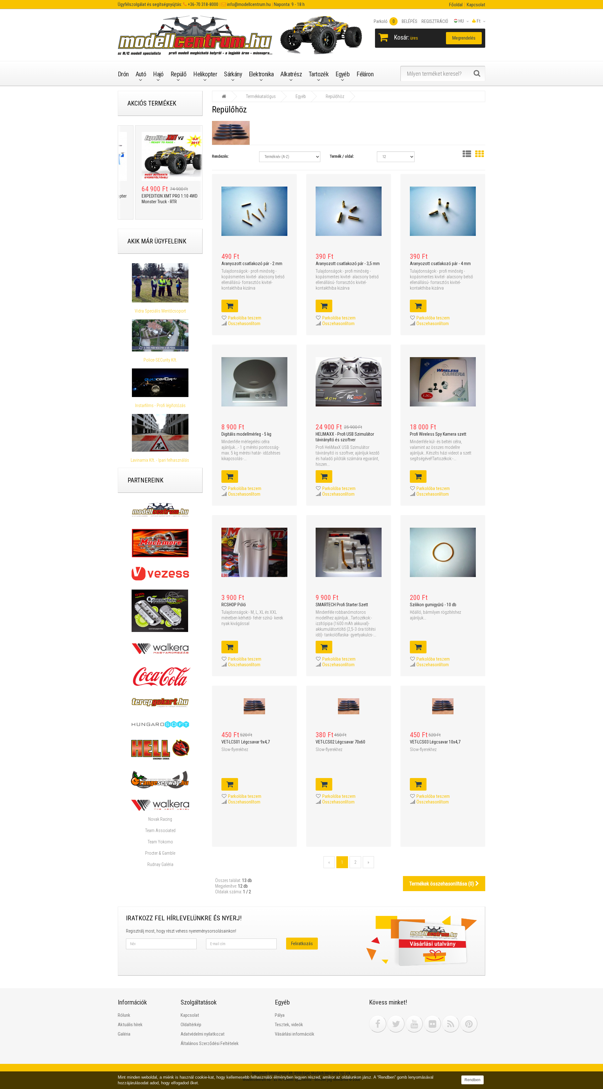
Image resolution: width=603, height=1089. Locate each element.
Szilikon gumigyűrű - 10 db (433, 604)
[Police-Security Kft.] (160, 335)
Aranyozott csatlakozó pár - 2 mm (251, 263)
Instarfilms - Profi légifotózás (160, 405)
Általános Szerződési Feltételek (210, 1043)
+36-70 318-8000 (202, 4)
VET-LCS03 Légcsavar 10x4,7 (435, 741)
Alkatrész (291, 74)
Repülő (178, 74)
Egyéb (342, 74)
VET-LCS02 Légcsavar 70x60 (340, 741)
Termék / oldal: (342, 156)
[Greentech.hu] (160, 610)
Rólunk (124, 1015)
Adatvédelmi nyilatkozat (203, 1034)
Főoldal (456, 5)
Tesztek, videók (289, 1024)
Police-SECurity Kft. (160, 359)
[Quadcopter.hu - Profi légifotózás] (160, 382)
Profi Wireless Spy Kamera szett (438, 434)
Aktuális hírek (130, 1024)
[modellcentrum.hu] (160, 509)
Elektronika (261, 74)
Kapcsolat (476, 5)
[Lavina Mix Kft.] (160, 433)
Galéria (124, 1034)
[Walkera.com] (160, 804)
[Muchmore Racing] (160, 542)
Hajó (158, 74)
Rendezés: (220, 156)
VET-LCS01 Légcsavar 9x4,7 (245, 741)
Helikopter (205, 74)
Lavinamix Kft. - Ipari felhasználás (160, 460)
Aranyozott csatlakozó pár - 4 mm (440, 263)
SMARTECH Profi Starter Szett (342, 604)
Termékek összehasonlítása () (442, 883)
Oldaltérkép (191, 1024)
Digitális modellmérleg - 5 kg (246, 434)
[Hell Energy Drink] (160, 749)
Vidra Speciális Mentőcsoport (160, 310)
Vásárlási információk (294, 1034)
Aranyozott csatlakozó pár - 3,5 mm (348, 263)
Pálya (280, 1015)
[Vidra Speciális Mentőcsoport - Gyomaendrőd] (160, 282)
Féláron (364, 74)
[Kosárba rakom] (229, 306)
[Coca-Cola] (160, 676)
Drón (123, 74)
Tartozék (319, 74)
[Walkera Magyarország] (160, 648)
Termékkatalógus (261, 96)
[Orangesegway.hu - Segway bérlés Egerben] (160, 779)
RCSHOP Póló (233, 604)
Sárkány (233, 74)
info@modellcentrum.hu (248, 4)
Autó (141, 74)
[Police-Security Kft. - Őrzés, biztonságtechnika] (160, 354)
